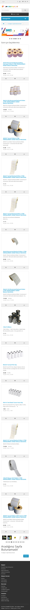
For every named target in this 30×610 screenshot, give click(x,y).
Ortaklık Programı (5, 589)
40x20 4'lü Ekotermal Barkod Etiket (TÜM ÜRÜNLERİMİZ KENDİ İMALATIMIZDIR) (14, 102)
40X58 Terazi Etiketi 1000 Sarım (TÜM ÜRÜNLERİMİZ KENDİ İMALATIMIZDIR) (15, 516)
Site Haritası (4, 581)
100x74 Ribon (7, 327)
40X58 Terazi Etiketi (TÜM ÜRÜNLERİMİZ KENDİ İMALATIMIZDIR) (14, 138)
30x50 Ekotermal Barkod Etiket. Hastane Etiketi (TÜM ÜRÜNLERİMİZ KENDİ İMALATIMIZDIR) (14, 64)
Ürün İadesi (4, 580)
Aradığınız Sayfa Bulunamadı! (14, 23)
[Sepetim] (25, 1)
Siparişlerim (4, 597)
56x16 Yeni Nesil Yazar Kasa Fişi (13, 402)
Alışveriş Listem (4, 599)
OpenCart (7, 608)
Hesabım (3, 595)
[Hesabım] (20, 1)
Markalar (3, 586)
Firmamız (3, 568)
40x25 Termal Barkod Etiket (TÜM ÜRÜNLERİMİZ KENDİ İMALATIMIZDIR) (14, 214)
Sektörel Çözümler (5, 572)
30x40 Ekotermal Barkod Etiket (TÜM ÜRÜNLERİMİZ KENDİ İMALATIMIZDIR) (14, 252)
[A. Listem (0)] (23, 1)
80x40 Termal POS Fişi (10, 365)
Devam (26, 556)
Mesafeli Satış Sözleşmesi (7, 567)
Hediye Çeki (4, 588)
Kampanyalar (4, 591)
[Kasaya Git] (27, 1)
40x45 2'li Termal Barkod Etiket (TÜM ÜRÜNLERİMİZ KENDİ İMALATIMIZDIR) (14, 440)
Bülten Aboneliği (5, 600)
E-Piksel (19, 608)
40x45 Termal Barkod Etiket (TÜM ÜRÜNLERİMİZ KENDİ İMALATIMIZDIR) (14, 176)
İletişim (3, 578)
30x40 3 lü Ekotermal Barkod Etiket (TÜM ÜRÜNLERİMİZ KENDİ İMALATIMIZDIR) (14, 290)
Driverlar (3, 573)
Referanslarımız (5, 570)
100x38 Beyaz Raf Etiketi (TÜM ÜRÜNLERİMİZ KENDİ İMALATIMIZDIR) (14, 478)
